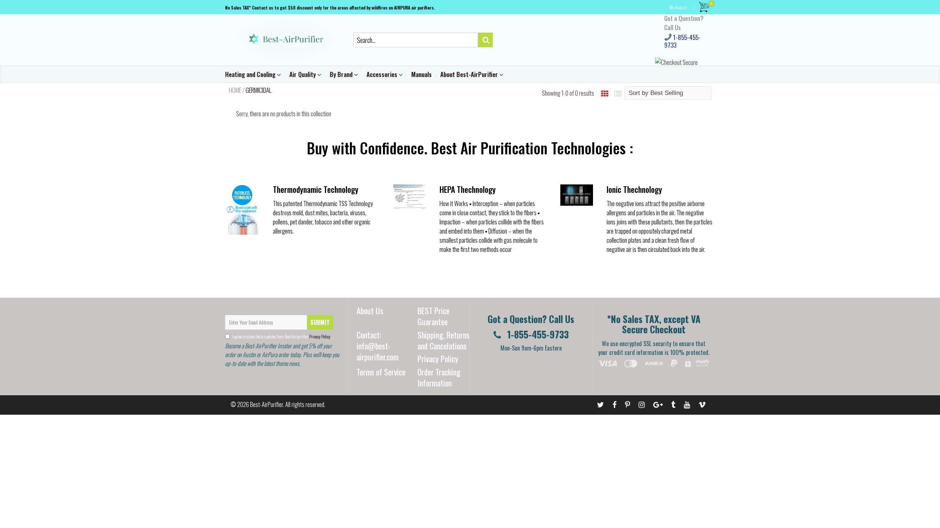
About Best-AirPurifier (469, 74)
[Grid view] (604, 93)
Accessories (382, 74)
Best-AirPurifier (266, 404)
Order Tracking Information (438, 377)
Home (235, 90)
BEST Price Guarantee (433, 316)
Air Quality (303, 74)
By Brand (342, 74)
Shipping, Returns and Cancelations (443, 340)
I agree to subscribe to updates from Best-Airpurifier (281, 336)
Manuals (421, 74)
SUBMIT (320, 322)
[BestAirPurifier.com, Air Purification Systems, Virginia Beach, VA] (655, 379)
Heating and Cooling (251, 74)
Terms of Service (381, 372)
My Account (678, 7)
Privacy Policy (319, 336)
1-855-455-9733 (682, 41)
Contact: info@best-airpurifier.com (377, 346)
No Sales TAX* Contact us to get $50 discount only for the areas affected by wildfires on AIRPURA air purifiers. (330, 7)
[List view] (618, 93)
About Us (370, 310)
